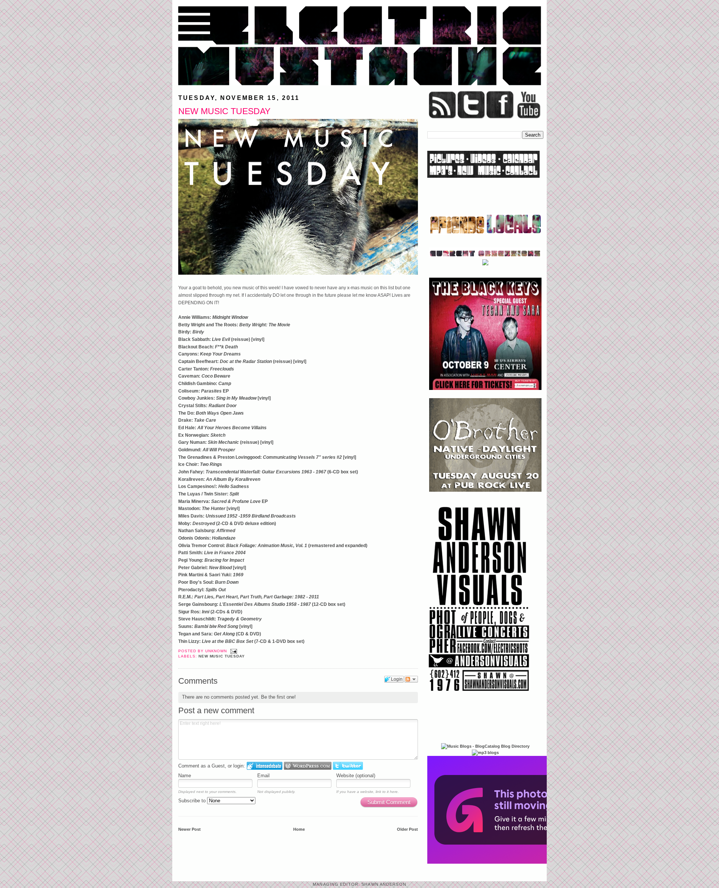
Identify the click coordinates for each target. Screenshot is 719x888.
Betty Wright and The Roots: (234, 324)
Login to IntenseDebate (264, 766)
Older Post (407, 829)
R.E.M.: (248, 596)
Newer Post (189, 829)
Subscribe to (192, 800)
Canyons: (209, 354)
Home (299, 829)
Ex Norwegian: (201, 435)
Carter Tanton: (206, 369)
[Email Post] (232, 651)
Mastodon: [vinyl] (209, 508)
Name (184, 775)
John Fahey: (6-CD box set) (268, 471)
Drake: (197, 420)
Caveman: (204, 376)
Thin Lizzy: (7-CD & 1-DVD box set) (241, 641)
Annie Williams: (213, 317)
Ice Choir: (200, 464)
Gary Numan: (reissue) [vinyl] (225, 442)
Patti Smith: (212, 552)
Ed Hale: (222, 427)
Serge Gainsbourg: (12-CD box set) (261, 604)
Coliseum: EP (203, 391)
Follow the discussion (411, 679)
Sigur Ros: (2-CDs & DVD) (210, 611)
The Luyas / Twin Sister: (208, 494)
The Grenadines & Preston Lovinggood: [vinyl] (267, 457)
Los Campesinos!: (213, 486)
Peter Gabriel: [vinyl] (212, 567)
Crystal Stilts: (207, 405)
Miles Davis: (237, 516)
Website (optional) (355, 775)
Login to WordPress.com (307, 766)
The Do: (211, 413)
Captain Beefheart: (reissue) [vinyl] (242, 361)
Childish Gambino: (204, 383)
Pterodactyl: (202, 589)
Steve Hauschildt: (220, 619)
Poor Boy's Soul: (208, 582)
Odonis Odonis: (207, 538)
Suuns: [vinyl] (215, 626)
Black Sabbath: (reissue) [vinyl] (221, 339)
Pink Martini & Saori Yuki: (210, 574)
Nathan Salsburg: (206, 530)
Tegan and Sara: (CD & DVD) (219, 634)
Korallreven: (219, 479)
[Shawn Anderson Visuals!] (479, 694)
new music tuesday (221, 656)
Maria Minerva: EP (223, 501)
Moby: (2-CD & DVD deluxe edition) (227, 523)
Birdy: (191, 332)
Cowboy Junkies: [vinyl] (224, 398)
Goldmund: (206, 449)
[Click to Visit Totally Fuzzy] (508, 862)
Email (263, 775)
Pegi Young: (211, 560)
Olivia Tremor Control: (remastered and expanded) (272, 545)
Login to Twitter (348, 766)
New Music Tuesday (224, 111)
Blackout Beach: (208, 347)
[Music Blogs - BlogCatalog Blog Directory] (485, 746)
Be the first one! (278, 697)
